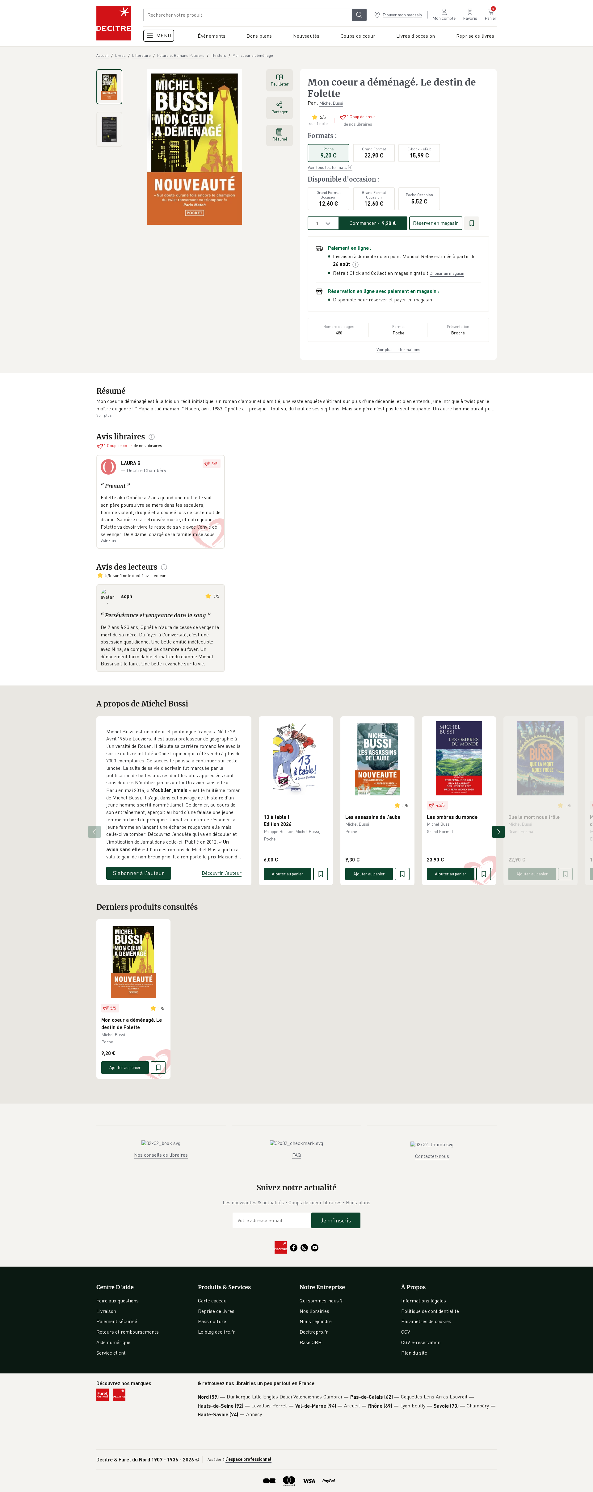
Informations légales (423, 1300)
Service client (111, 1353)
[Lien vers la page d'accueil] (113, 23)
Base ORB (311, 1342)
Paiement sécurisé (116, 1321)
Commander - (373, 223)
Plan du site (414, 1353)
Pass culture (212, 1321)
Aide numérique (113, 1342)
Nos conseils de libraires (161, 1155)
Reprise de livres (216, 1311)
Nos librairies (314, 1311)
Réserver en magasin (436, 223)
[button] (296, 405)
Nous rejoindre (316, 1321)
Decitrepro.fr (314, 1332)
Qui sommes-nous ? (321, 1300)
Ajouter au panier (287, 873)
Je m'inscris (336, 1220)
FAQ (296, 1155)
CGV (405, 1332)
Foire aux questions (117, 1300)
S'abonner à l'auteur (138, 873)
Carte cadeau (212, 1300)
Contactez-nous (432, 1156)
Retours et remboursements (127, 1332)
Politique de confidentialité (430, 1311)
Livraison (106, 1311)
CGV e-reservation (420, 1342)
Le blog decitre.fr (216, 1332)
